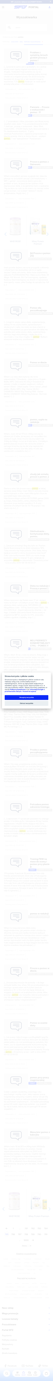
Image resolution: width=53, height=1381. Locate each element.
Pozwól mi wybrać (29, 691)
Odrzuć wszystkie (26, 703)
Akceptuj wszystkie (26, 697)
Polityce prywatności (18, 689)
